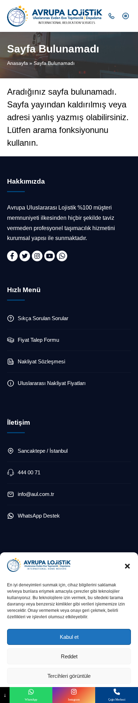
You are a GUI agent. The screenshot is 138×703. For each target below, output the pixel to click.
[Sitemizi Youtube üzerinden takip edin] (49, 256)
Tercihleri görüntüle (69, 676)
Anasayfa (17, 63)
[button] (127, 566)
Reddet (69, 656)
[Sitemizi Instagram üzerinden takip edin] (37, 256)
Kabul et (69, 637)
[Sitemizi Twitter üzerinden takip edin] (24, 256)
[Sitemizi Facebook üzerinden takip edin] (12, 256)
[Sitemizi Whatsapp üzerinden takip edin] (62, 256)
